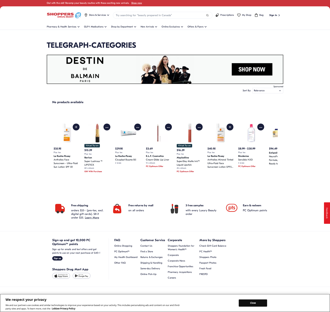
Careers (172, 277)
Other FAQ (120, 262)
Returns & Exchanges (151, 257)
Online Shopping (123, 245)
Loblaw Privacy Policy (63, 308)
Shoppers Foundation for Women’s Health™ (181, 247)
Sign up (57, 258)
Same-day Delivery (150, 268)
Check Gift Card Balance (212, 245)
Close (253, 302)
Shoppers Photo (207, 257)
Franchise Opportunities (180, 266)
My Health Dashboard (126, 257)
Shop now (136, 3)
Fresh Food (205, 268)
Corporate (173, 255)
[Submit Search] (207, 15)
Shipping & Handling (151, 262)
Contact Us (146, 245)
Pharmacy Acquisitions (180, 272)
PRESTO (203, 274)
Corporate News (176, 260)
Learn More (92, 217)
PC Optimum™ (122, 251)
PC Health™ (205, 251)
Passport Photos (207, 262)
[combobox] (162, 15)
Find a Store (146, 251)
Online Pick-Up (148, 274)
